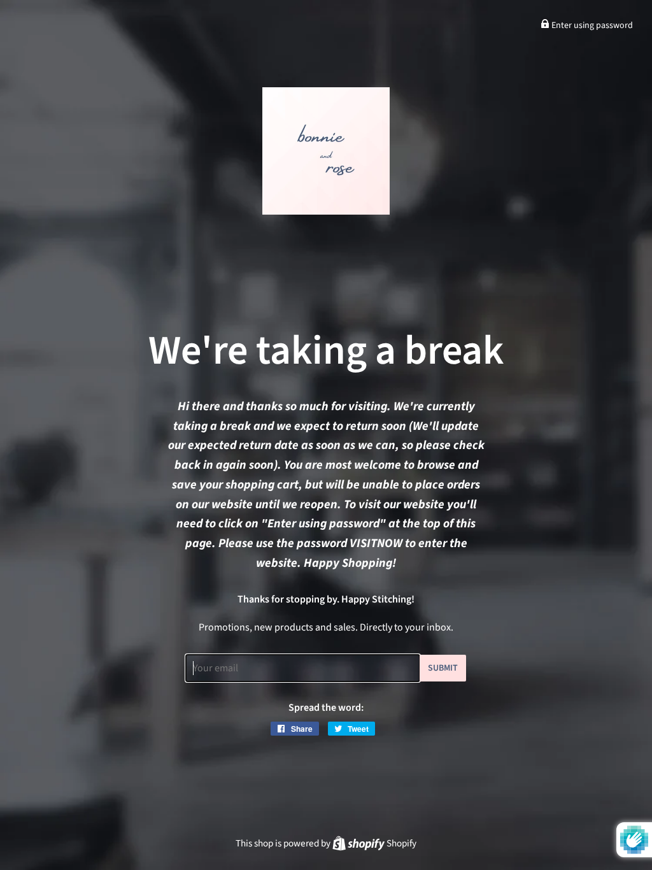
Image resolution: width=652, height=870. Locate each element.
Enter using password (591, 25)
